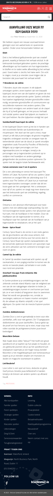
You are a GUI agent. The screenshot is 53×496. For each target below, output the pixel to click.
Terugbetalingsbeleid (13, 443)
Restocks (10, 383)
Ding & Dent (9, 433)
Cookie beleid (34, 414)
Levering (31, 400)
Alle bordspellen (11, 400)
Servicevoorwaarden (13, 438)
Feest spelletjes (11, 410)
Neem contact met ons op (38, 440)
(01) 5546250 (9, 468)
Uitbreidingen (10, 429)
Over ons (32, 433)
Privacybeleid (33, 410)
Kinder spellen (10, 419)
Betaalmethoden (35, 419)
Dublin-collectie (34, 405)
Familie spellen (10, 405)
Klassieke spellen (11, 424)
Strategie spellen (11, 414)
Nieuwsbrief (33, 429)
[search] (26, 17)
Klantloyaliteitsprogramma (39, 424)
